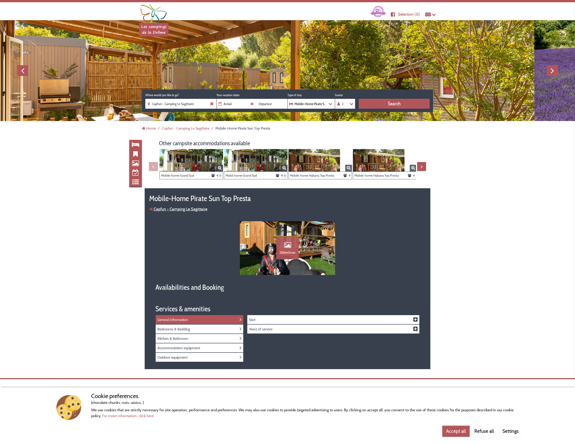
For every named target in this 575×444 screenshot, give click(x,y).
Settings (511, 431)
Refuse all (484, 431)
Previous (22, 70)
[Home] (153, 12)
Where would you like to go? (162, 95)
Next (552, 70)
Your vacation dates (228, 95)
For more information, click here (128, 415)
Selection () (409, 14)
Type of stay (295, 95)
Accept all (456, 431)
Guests (339, 95)
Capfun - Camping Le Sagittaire (180, 209)
